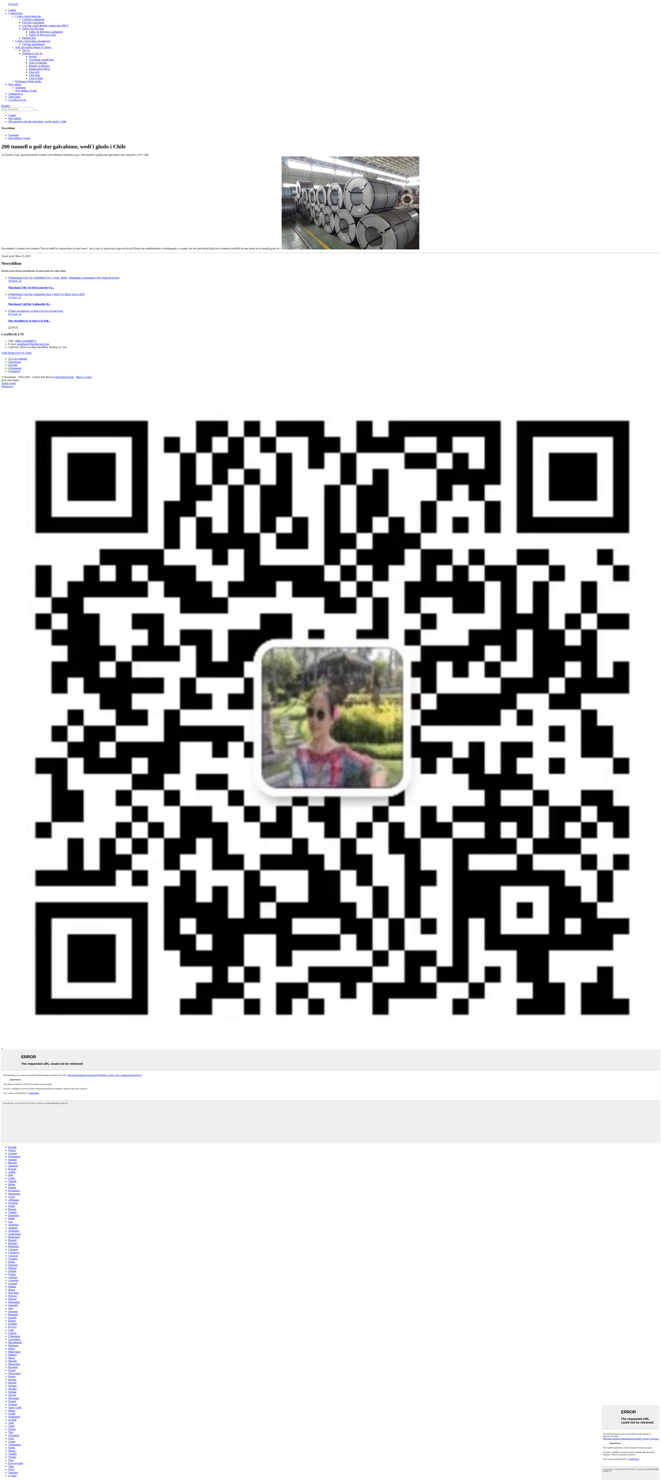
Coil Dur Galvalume (33, 22)
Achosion (20, 87)
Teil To (26, 50)
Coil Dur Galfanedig (33, 19)
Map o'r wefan (84, 377)
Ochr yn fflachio (38, 62)
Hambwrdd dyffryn (39, 68)
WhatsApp (7, 386)
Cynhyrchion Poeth (63, 377)
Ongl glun (34, 75)
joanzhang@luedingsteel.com (33, 344)
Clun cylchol (36, 78)
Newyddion (14, 84)
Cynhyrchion (15, 13)
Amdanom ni (15, 93)
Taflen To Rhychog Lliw (42, 34)
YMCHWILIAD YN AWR (16, 352)
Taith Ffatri (14, 96)
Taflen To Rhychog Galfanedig (46, 31)
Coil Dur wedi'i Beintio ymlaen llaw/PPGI (45, 25)
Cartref (12, 10)
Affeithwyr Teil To (32, 53)
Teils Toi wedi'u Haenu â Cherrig (33, 47)
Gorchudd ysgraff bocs (41, 59)
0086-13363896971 (25, 340)
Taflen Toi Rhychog (33, 28)
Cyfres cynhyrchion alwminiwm (32, 41)
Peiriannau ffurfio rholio (28, 81)
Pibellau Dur (29, 37)
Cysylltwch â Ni (17, 99)
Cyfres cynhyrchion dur (28, 16)
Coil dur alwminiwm (33, 44)
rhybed (32, 56)
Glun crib (34, 72)
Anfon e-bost (8, 383)
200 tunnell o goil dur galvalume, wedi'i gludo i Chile (37, 121)
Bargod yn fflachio (39, 65)
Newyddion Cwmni (26, 90)
